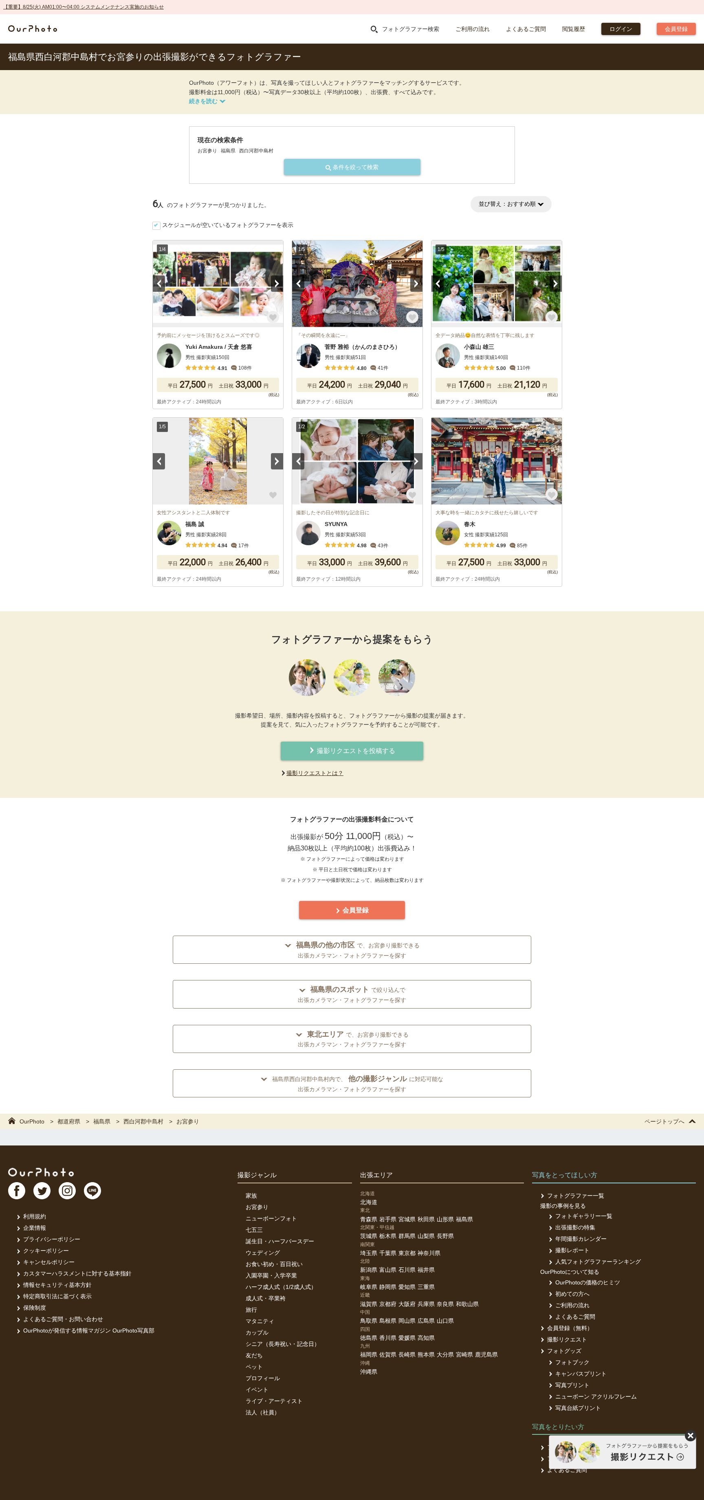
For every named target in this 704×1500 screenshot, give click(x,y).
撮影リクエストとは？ (314, 773)
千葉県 (387, 1253)
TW (42, 1190)
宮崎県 (464, 1354)
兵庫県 (426, 1304)
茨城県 (368, 1236)
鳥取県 (368, 1320)
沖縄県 (368, 1371)
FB (16, 1190)
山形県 (445, 1219)
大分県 (445, 1354)
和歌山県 (467, 1304)
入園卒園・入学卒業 (271, 1275)
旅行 (251, 1309)
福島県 (464, 1219)
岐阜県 (368, 1287)
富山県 (387, 1270)
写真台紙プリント (578, 1408)
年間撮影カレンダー (581, 1239)
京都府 (387, 1304)
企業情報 (34, 1228)
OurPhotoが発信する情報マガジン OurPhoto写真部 (88, 1330)
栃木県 (387, 1236)
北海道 (368, 1202)
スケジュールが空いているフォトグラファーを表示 (227, 225)
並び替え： (507, 203)
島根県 (387, 1320)
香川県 (387, 1338)
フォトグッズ (564, 1351)
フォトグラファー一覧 (575, 1195)
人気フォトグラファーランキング (598, 1261)
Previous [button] (159, 283)
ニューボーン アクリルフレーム (596, 1396)
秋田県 (426, 1219)
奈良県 (445, 1304)
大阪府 (407, 1304)
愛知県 (407, 1287)
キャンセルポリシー (49, 1262)
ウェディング (263, 1252)
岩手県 (387, 1219)
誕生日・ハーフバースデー (280, 1241)
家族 (251, 1195)
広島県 (426, 1320)
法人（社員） (263, 1412)
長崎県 (407, 1354)
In (67, 1190)
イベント (257, 1389)
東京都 (407, 1253)
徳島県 (368, 1338)
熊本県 (426, 1354)
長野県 (445, 1236)
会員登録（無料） (570, 1328)
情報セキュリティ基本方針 (57, 1285)
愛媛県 (407, 1338)
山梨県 (426, 1236)
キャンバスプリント (581, 1373)
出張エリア (376, 1175)
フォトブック (572, 1362)
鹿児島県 (486, 1354)
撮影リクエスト (567, 1339)
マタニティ (260, 1321)
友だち (254, 1355)
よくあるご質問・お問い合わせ (63, 1319)
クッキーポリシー (46, 1250)
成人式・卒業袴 (266, 1298)
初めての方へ (572, 1294)
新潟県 (368, 1270)
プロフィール (263, 1378)
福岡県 (368, 1354)
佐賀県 (387, 1354)
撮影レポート (572, 1250)
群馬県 (407, 1236)
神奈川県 (429, 1253)
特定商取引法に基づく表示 (57, 1296)
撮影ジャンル (257, 1175)
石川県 (407, 1270)
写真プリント (572, 1385)
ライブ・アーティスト (274, 1401)
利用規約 (34, 1216)
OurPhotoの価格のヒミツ (587, 1282)
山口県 (445, 1320)
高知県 (426, 1338)
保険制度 (34, 1307)
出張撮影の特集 (575, 1227)
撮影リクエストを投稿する (355, 750)
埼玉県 (368, 1253)
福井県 (426, 1270)
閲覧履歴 (573, 29)
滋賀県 (368, 1304)
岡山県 (407, 1320)
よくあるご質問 (526, 29)
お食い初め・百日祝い (274, 1264)
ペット (254, 1366)
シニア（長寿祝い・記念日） (283, 1344)
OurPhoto (41, 1172)
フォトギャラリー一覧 (583, 1216)
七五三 (254, 1230)
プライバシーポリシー (51, 1239)
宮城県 (407, 1219)
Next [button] (277, 283)
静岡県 (387, 1287)
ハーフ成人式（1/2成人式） (281, 1287)
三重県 (426, 1287)
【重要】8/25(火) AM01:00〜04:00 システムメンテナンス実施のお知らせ (83, 7)
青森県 (368, 1219)
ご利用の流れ (472, 29)
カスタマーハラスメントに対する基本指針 (77, 1273)
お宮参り (257, 1207)
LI (92, 1190)
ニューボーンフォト (271, 1218)
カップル (257, 1332)
